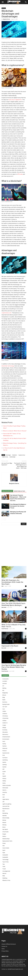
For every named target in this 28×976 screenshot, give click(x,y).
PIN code (20, 174)
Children (4, 713)
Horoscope (5, 787)
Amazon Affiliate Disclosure (9, 944)
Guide (4, 771)
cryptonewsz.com (6, 312)
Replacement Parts (7, 841)
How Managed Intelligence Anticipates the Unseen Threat (18, 506)
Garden (4, 767)
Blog (3, 697)
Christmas (5, 716)
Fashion (4, 746)
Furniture (4, 757)
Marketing (5, 813)
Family (4, 743)
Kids (3, 794)
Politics (4, 836)
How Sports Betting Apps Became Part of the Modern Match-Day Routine (14, 667)
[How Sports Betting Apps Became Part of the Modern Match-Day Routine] (14, 657)
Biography (5, 692)
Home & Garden (6, 785)
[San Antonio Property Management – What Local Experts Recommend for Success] (5, 497)
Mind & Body (5, 818)
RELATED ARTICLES (7, 491)
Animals (4, 683)
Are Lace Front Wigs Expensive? (7, 464)
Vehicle (4, 873)
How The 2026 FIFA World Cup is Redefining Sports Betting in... (13, 604)
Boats (3, 699)
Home (3, 5)
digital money (5, 456)
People (4, 834)
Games (4, 762)
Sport (3, 850)
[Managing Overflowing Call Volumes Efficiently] (5, 513)
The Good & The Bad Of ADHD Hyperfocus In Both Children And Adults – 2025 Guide (20, 466)
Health (4, 776)
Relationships (6, 838)
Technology (5, 859)
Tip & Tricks (5, 862)
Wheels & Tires (6, 880)
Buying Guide (5, 704)
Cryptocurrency (22, 455)
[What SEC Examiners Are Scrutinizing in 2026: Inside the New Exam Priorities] (14, 572)
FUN (3, 755)
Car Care (4, 706)
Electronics (5, 734)
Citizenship (5, 718)
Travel (4, 869)
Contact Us (4, 946)
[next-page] (5, 519)
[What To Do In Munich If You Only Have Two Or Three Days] (14, 616)
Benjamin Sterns (6, 19)
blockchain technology (8, 366)
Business (8, 5)
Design (4, 727)
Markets (4, 815)
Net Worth (5, 829)
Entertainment (6, 736)
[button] (2, 2)
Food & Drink (5, 753)
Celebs (4, 711)
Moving (4, 825)
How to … (4, 790)
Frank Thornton (5, 628)
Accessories (5, 679)
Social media (5, 848)
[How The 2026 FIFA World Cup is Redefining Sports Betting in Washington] (14, 595)
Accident (4, 681)
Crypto (4, 725)
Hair (3, 774)
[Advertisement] (14, 546)
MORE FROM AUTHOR (19, 491)
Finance (4, 750)
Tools (3, 866)
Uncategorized (6, 871)
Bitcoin (4, 695)
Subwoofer (5, 855)
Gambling (5, 760)
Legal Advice (5, 799)
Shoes (4, 843)
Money (4, 820)
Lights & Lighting (6, 804)
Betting (4, 688)
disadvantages (12, 456)
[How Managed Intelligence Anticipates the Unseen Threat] (5, 506)
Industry (4, 792)
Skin (3, 845)
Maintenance (5, 808)
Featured (4, 748)
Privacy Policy (5, 951)
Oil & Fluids (5, 831)
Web (3, 875)
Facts (3, 741)
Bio (3, 690)
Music (4, 827)
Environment (5, 739)
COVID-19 (4, 723)
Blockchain (14, 455)
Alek (3, 586)
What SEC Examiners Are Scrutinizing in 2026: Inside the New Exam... (12, 582)
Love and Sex (5, 806)
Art (3, 686)
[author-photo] (14, 481)
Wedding (4, 878)
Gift (3, 769)
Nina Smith (4, 607)
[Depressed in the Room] (14, 638)
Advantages (8, 455)
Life (3, 801)
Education (5, 732)
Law (3, 797)
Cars (3, 709)
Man (3, 811)
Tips (3, 864)
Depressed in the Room (10, 646)
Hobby (4, 780)
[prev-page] (3, 519)
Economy (4, 730)
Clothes (4, 720)
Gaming (4, 764)
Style (3, 852)
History (4, 778)
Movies (4, 822)
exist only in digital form (15, 99)
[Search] (26, 2)
